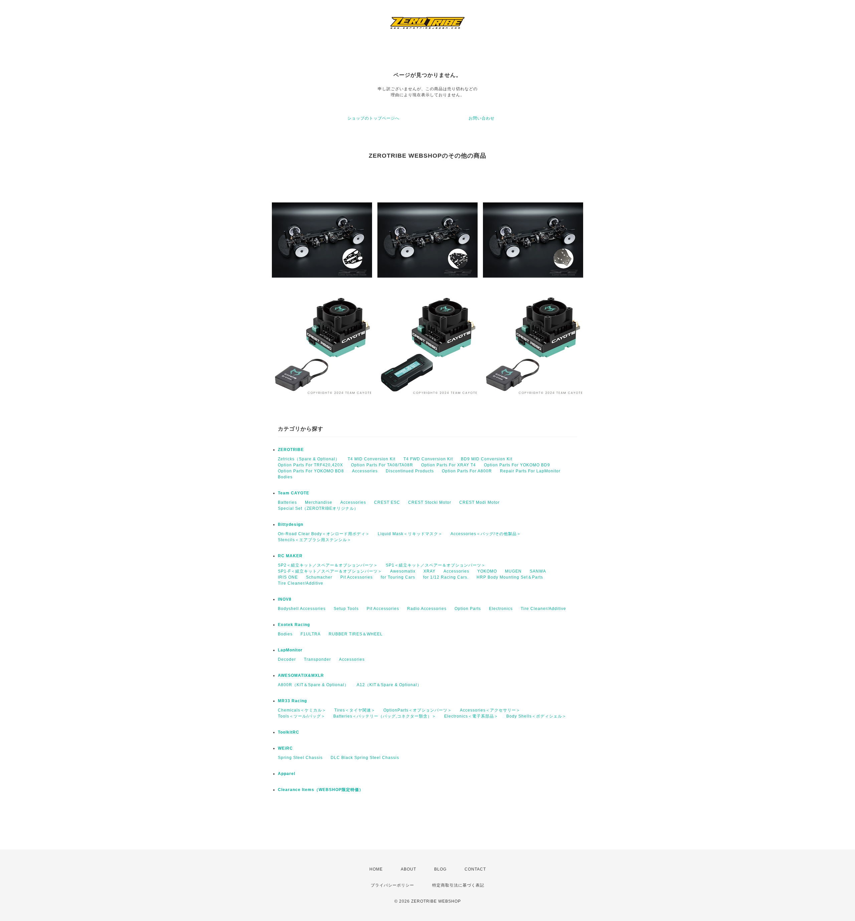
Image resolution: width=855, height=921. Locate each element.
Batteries (287, 502)
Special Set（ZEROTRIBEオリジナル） (318, 508)
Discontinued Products (410, 471)
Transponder (317, 659)
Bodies (285, 477)
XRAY (429, 571)
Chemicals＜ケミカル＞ (302, 710)
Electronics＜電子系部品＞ (471, 716)
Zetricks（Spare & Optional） (309, 459)
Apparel (286, 773)
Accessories (365, 471)
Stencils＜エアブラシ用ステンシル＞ (314, 540)
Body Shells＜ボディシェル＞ (536, 716)
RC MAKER (290, 556)
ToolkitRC (288, 732)
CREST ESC (387, 502)
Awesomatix (402, 571)
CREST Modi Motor (479, 502)
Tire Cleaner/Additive (300, 583)
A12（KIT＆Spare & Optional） (389, 684)
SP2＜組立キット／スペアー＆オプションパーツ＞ (328, 565)
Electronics (501, 608)
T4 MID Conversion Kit (371, 459)
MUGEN (513, 571)
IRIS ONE (288, 577)
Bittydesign (290, 524)
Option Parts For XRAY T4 (448, 465)
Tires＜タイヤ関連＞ (354, 710)
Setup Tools (346, 608)
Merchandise (318, 502)
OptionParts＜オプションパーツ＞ (417, 710)
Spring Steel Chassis (300, 757)
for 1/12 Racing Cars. (446, 577)
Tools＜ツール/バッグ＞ (301, 716)
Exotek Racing (294, 624)
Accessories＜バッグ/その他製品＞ (486, 533)
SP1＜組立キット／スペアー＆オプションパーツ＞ (436, 565)
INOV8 (285, 599)
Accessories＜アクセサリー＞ (490, 710)
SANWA (538, 571)
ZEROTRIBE (291, 449)
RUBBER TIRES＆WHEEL (356, 634)
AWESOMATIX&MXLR (301, 675)
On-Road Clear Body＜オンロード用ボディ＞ (324, 533)
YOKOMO (487, 571)
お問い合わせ (482, 118)
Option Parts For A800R (467, 471)
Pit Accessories (356, 577)
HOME (376, 869)
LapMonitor (290, 650)
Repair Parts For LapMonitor (530, 471)
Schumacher (319, 577)
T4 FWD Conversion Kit (428, 459)
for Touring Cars (398, 577)
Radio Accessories (427, 608)
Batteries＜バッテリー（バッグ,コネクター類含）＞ (384, 716)
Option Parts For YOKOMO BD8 (311, 471)
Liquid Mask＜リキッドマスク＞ (410, 533)
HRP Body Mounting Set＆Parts (510, 577)
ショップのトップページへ (373, 118)
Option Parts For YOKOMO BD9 (517, 465)
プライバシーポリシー (392, 885)
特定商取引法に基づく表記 (458, 885)
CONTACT (475, 869)
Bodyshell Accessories (302, 608)
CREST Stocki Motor (429, 502)
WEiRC (285, 748)
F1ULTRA (311, 634)
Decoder (287, 659)
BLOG (440, 869)
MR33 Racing (292, 701)
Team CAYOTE (293, 493)
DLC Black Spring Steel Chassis (365, 757)
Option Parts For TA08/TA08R (382, 465)
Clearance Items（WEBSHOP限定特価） (320, 789)
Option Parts (468, 608)
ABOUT (408, 869)
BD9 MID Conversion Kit (486, 459)
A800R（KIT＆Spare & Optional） (313, 684)
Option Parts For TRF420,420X (310, 465)
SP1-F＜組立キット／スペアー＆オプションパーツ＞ (330, 571)
